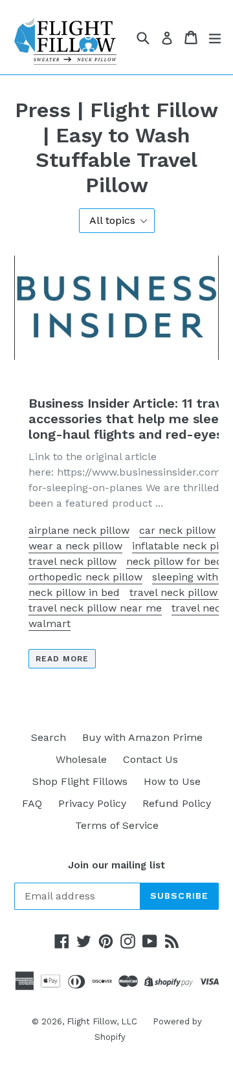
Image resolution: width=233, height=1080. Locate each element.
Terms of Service (117, 825)
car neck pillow (177, 530)
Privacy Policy (92, 803)
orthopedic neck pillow (85, 577)
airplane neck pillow (78, 530)
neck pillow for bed (174, 561)
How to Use (172, 781)
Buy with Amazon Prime (142, 737)
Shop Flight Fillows (80, 781)
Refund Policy (176, 803)
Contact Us (150, 759)
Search (48, 737)
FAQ (32, 803)
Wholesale (81, 759)
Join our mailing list (116, 865)
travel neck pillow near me (95, 608)
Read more (62, 658)
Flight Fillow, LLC (103, 1021)
